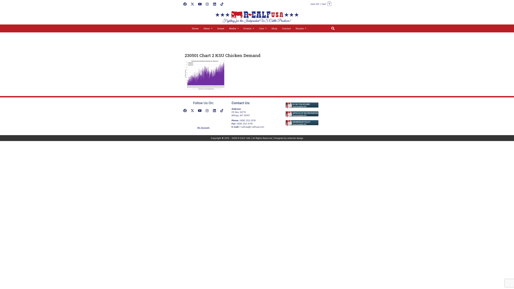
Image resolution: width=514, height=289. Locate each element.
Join (261, 28)
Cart (324, 4)
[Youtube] (199, 4)
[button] (208, 28)
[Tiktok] (222, 4)
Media (232, 28)
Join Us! (314, 4)
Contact (286, 28)
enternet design (295, 138)
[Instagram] (207, 4)
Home (195, 28)
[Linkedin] (214, 4)
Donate (300, 28)
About (206, 28)
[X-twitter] (192, 4)
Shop (274, 28)
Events (247, 28)
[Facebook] (185, 4)
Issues (220, 28)
